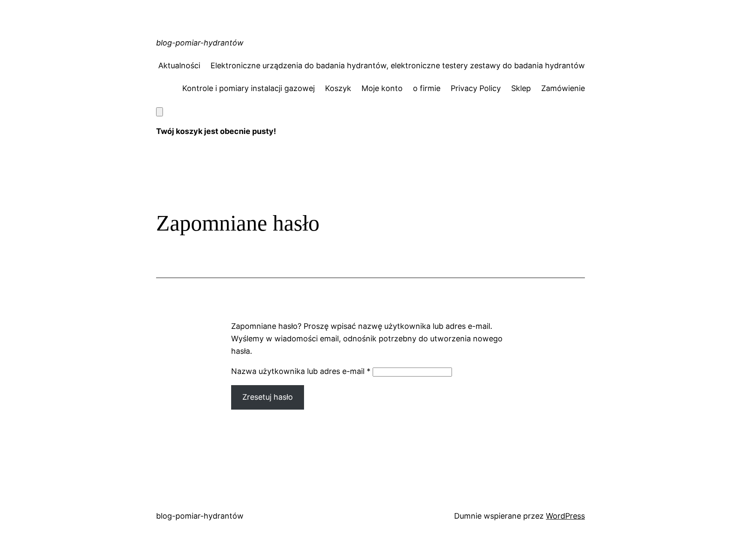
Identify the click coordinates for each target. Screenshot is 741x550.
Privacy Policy (476, 88)
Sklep (521, 88)
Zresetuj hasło (267, 396)
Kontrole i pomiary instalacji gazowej (248, 88)
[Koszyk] (159, 111)
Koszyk (338, 88)
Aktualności (179, 65)
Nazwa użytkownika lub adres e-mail (300, 371)
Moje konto (382, 88)
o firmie (426, 88)
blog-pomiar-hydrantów (200, 42)
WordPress (565, 515)
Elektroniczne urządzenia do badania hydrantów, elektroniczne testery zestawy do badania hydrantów (398, 65)
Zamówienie (563, 88)
